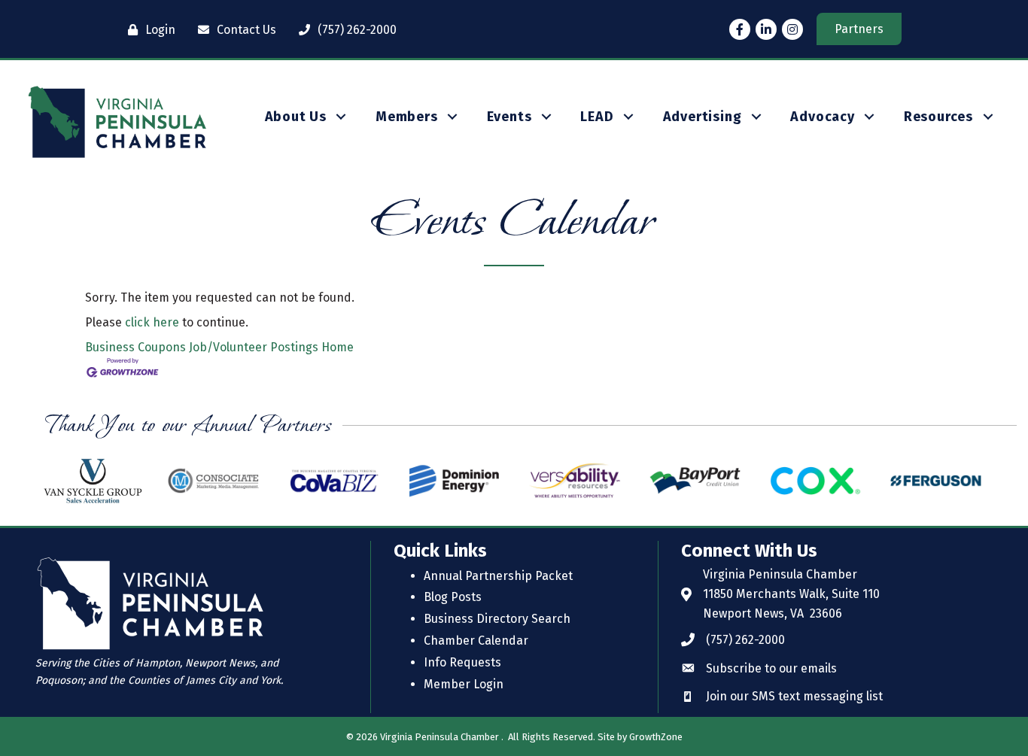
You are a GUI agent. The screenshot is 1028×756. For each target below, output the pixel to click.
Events (509, 116)
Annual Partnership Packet (498, 576)
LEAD (596, 116)
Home (337, 347)
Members (407, 116)
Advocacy (822, 116)
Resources (938, 116)
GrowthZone (656, 736)
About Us (296, 116)
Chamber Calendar (476, 640)
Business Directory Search (497, 619)
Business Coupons (135, 347)
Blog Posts (453, 597)
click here (152, 322)
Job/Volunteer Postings (253, 347)
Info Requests (462, 662)
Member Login (463, 684)
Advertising (702, 116)
